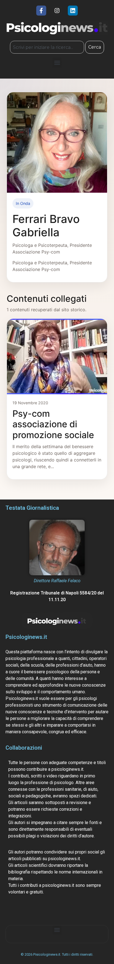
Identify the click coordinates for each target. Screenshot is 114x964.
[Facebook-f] (41, 11)
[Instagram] (57, 11)
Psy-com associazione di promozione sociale (53, 424)
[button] (57, 62)
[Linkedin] (73, 11)
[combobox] (47, 47)
